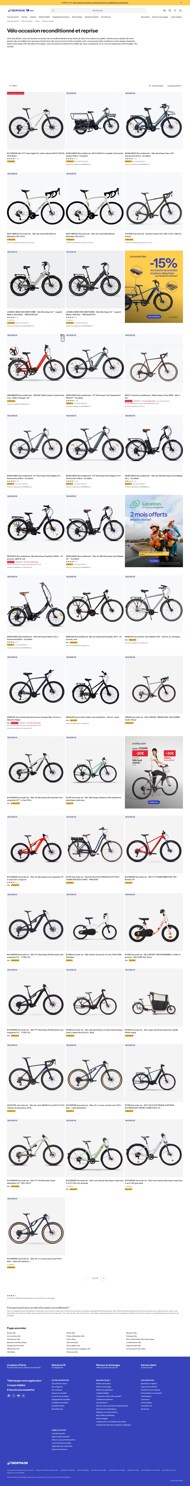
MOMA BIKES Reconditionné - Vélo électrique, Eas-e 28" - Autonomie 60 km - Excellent (150, 154)
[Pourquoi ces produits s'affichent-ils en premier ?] (150, 86)
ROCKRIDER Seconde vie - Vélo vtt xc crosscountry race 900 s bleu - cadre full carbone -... (34, 1260)
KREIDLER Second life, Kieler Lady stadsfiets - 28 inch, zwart (92, 717)
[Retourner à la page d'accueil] (21, 10)
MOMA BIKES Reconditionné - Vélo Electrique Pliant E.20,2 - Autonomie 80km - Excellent (33, 638)
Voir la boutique (153, 316)
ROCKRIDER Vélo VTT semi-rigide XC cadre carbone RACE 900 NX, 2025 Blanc (36, 154)
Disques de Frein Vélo (15, 1346)
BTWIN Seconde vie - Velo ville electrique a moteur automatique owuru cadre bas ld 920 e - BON (94, 1031)
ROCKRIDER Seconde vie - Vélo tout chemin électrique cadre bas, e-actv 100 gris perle (154, 1181)
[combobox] (175, 86)
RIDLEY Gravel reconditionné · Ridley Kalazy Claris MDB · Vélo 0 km (153, 396)
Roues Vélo (11, 1333)
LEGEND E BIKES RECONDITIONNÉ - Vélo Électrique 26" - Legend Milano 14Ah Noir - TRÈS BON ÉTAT (93, 313)
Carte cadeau (176, 17)
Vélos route (83, 72)
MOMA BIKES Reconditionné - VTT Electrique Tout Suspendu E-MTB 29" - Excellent (93, 396)
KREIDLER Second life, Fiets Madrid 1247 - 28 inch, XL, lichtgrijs (152, 637)
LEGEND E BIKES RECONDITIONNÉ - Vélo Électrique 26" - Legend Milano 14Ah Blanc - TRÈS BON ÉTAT (34, 313)
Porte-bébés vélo (73, 1346)
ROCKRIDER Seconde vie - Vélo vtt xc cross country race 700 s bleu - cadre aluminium (94, 1106)
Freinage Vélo (131, 1336)
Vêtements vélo (13, 1349)
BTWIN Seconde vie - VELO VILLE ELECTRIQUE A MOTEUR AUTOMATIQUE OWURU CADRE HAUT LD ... (149, 1106)
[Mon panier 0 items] (180, 10)
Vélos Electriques (18, 72)
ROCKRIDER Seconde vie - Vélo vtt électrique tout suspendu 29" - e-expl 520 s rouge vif (36, 878)
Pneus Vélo (71, 1333)
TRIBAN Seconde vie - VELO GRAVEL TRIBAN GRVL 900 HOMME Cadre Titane (152, 718)
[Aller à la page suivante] (103, 1278)
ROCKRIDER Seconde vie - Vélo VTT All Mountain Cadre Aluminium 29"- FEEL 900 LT (31, 1181)
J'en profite (154, 561)
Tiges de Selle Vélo (133, 1346)
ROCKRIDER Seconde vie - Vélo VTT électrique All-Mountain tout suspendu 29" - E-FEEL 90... (35, 955)
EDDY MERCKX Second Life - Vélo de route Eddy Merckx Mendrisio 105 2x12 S (90, 235)
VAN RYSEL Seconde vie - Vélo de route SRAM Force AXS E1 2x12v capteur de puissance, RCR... (36, 1106)
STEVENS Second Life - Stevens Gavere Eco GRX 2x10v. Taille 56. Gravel (153, 235)
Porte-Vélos (71, 1339)
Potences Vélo (72, 1352)
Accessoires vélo (14, 1336)
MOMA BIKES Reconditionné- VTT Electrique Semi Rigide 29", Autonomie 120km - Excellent (34, 477)
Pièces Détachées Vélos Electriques (140, 1339)
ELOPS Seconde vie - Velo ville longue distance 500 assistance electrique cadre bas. (94, 798)
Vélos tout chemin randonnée (150, 73)
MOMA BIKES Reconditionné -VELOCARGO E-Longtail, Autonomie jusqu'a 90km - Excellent (95, 154)
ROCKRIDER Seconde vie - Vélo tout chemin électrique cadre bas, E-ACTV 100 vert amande (95, 1181)
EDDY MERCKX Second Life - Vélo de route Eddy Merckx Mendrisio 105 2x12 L (32, 235)
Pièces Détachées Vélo (75, 1336)
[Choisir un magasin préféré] (164, 10)
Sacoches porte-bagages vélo (78, 1349)
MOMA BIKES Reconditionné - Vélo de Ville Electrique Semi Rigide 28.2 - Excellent (154, 477)
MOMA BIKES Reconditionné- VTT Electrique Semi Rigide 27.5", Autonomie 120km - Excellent (93, 477)
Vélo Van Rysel (72, 1342)
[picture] (36, 121)
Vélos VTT (106, 72)
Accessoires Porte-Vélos (136, 1349)
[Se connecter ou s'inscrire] (175, 10)
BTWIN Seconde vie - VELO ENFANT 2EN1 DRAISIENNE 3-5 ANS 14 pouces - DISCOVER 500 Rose (153, 955)
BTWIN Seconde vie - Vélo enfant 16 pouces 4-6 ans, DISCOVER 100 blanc (94, 955)
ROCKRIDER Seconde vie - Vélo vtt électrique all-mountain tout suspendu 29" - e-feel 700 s (35, 798)
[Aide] (169, 10)
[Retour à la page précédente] (86, 1278)
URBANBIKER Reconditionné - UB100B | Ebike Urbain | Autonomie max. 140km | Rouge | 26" (36, 396)
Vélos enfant (40, 72)
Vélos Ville (62, 72)
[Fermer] (181, 2)
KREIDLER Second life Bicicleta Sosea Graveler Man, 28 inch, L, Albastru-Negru (35, 718)
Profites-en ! (154, 802)
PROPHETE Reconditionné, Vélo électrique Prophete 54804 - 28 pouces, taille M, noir (35, 557)
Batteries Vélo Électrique (16, 1342)
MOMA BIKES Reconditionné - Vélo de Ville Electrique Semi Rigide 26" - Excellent (95, 557)
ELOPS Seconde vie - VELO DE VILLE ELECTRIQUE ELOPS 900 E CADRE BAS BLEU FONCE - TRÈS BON (93, 878)
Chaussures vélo (13, 1339)
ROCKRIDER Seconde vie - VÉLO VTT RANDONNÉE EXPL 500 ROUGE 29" (151, 878)
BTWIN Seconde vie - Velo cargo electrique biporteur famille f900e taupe (151, 1031)
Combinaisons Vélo (133, 1342)
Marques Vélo (131, 1333)
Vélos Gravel (128, 72)
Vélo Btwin (11, 1352)
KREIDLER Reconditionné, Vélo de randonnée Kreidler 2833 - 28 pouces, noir (94, 638)
